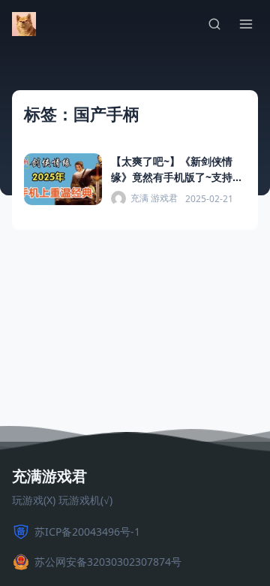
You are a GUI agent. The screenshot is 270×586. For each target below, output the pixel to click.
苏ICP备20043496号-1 (87, 531)
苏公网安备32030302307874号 (108, 561)
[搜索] (214, 24)
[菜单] (246, 24)
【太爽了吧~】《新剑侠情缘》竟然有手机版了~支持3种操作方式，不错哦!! (174, 177)
